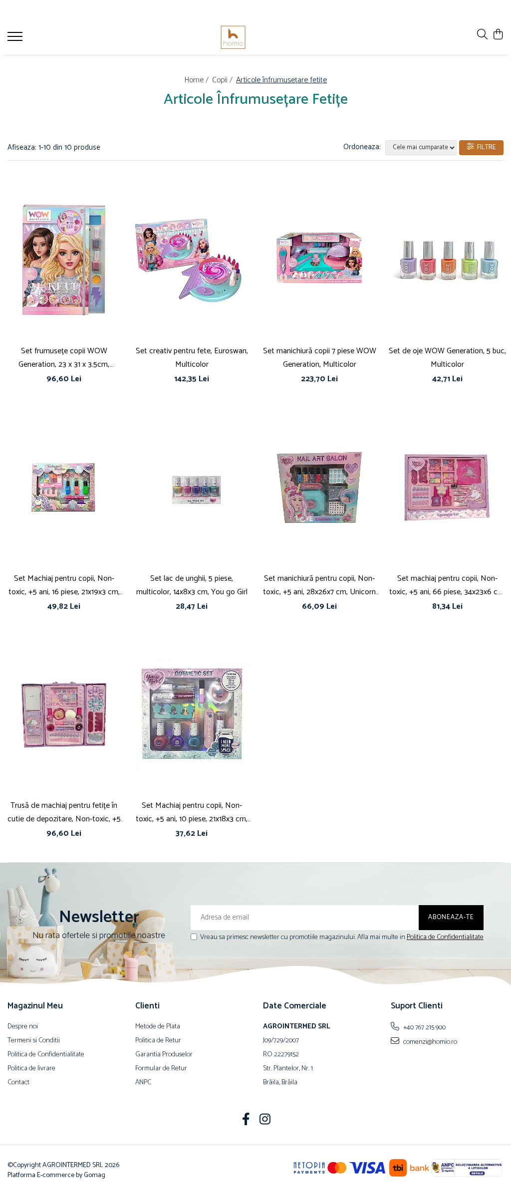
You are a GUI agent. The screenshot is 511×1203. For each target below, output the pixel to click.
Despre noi (22, 1027)
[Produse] (16, 39)
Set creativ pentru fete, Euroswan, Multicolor (192, 357)
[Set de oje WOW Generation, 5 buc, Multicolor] (447, 260)
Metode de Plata (157, 1027)
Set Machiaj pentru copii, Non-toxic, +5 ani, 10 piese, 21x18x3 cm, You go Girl (192, 812)
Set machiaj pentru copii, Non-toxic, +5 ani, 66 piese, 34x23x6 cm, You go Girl (447, 585)
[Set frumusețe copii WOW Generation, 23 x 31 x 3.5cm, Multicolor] (64, 260)
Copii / (223, 80)
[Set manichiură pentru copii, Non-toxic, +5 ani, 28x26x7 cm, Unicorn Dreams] (319, 487)
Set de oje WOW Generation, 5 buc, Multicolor (447, 357)
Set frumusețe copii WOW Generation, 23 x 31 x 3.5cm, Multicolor (63, 357)
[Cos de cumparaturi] (498, 35)
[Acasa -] (256, 37)
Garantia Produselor (164, 1055)
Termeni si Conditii (33, 1041)
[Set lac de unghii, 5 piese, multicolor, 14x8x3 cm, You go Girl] (192, 487)
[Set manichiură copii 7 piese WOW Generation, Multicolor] (319, 260)
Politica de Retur (158, 1041)
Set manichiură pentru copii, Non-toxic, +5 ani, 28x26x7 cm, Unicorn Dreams (319, 585)
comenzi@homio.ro (429, 1041)
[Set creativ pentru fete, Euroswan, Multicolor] (192, 260)
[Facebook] (246, 1121)
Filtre (485, 147)
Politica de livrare (31, 1069)
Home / (197, 80)
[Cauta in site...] (482, 35)
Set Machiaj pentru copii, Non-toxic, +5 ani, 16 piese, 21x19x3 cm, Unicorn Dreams (64, 585)
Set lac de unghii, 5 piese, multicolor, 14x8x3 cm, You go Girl (192, 585)
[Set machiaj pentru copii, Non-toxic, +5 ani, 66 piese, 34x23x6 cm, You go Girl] (447, 487)
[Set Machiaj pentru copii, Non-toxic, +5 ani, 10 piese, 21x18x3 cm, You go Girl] (192, 714)
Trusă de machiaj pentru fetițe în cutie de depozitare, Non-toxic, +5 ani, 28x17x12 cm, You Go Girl (64, 812)
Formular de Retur (161, 1069)
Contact (18, 1083)
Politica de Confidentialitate (445, 937)
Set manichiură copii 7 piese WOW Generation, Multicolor (319, 357)
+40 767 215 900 (424, 1027)
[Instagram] (265, 1121)
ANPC (143, 1083)
